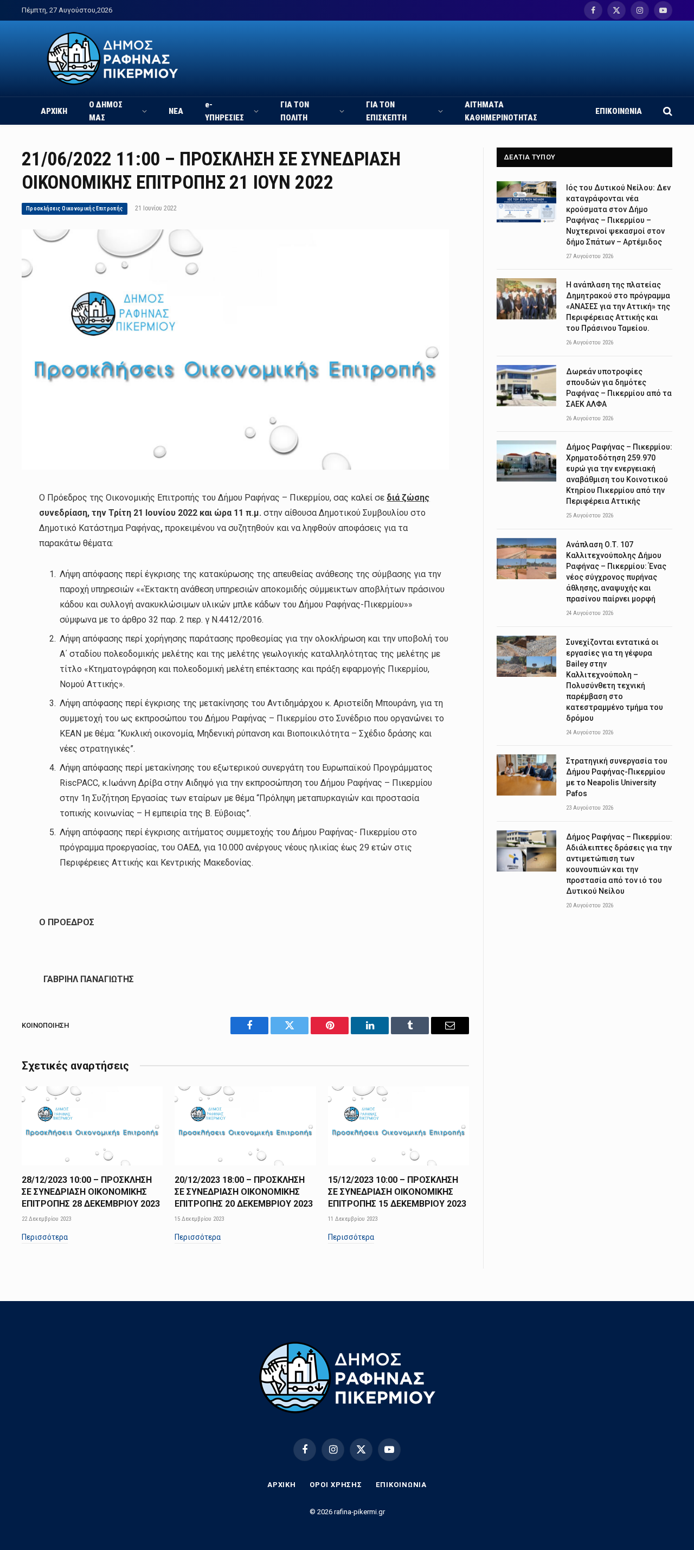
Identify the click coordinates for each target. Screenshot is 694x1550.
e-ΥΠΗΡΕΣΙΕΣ (224, 111)
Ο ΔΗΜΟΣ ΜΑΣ (106, 111)
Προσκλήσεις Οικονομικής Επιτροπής (74, 209)
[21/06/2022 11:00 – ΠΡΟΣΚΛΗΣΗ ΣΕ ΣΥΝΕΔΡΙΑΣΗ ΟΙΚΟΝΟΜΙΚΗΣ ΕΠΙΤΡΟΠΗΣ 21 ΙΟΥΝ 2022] (235, 467)
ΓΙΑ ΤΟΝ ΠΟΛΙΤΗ (294, 111)
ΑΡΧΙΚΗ (54, 111)
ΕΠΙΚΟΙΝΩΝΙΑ (618, 111)
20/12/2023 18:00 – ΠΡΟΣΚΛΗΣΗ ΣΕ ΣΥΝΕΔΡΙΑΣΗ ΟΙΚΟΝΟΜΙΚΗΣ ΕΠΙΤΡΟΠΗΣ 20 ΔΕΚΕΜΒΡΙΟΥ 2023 (244, 1192)
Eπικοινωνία (401, 1485)
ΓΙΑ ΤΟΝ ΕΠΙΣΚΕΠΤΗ (386, 111)
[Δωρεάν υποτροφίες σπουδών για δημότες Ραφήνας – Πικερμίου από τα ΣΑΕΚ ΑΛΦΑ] (526, 385)
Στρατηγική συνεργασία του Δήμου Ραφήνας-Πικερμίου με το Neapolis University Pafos (616, 777)
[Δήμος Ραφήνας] (112, 59)
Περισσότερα (45, 1237)
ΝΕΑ (176, 111)
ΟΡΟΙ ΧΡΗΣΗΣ (336, 1485)
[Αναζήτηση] (666, 111)
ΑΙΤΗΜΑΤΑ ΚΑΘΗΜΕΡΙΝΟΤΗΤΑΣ (501, 111)
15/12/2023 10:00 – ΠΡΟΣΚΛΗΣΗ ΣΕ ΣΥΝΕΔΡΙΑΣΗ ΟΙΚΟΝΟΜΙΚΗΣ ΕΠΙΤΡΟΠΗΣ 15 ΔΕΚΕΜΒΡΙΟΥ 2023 (397, 1192)
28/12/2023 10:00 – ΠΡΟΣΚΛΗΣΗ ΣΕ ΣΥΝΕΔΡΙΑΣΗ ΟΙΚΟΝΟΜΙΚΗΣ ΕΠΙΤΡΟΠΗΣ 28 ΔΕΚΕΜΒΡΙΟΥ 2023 (91, 1192)
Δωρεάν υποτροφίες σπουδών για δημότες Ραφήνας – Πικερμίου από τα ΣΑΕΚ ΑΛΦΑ (619, 387)
